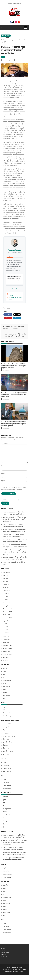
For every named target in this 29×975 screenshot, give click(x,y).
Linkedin (17, 318)
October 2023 (6, 651)
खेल (4, 674)
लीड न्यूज (5, 692)
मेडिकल (4, 683)
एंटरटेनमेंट (5, 668)
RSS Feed (4, 957)
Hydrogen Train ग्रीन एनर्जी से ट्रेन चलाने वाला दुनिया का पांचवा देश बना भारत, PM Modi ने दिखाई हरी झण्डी (15, 519)
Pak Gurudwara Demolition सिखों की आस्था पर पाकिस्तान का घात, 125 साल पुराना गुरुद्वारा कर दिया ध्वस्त (13, 366)
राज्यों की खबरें (6, 686)
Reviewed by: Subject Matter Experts (15, 298)
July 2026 (5, 575)
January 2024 (6, 642)
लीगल (4, 689)
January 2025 (6, 606)
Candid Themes (18, 971)
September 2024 (7, 618)
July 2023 (5, 660)
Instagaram (16, 22)
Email (3, 473)
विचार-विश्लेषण (6, 695)
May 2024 (5, 630)
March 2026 (6, 587)
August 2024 (6, 621)
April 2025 (6, 599)
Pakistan (8, 308)
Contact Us (4, 950)
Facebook (11, 22)
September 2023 (7, 654)
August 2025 (6, 593)
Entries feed (6, 710)
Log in (4, 707)
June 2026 (5, 578)
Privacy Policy (5, 952)
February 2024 (7, 639)
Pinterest (8, 318)
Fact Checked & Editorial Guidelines (14, 294)
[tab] (10, 256)
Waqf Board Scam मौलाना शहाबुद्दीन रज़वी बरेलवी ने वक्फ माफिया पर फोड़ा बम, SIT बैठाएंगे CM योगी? (14, 552)
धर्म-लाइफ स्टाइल (7, 680)
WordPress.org (7, 716)
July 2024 (5, 624)
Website (3, 480)
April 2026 (6, 584)
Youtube (19, 22)
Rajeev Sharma (14, 250)
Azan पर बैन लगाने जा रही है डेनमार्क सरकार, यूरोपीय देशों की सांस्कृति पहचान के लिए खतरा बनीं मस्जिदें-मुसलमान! (13, 424)
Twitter (13, 22)
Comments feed (7, 713)
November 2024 (7, 612)
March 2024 (6, 636)
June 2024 (5, 627)
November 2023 (7, 648)
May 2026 (5, 581)
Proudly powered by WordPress (12, 969)
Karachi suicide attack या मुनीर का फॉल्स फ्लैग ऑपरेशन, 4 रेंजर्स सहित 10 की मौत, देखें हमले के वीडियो (13, 395)
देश (3, 677)
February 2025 (7, 603)
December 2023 (7, 645)
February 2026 (7, 590)
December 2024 (7, 609)
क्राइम (4, 671)
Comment (4, 443)
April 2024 (6, 633)
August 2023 (6, 657)
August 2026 (6, 572)
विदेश (4, 698)
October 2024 (6, 615)
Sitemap (3, 954)
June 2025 (5, 596)
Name (3, 466)
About (3, 948)
